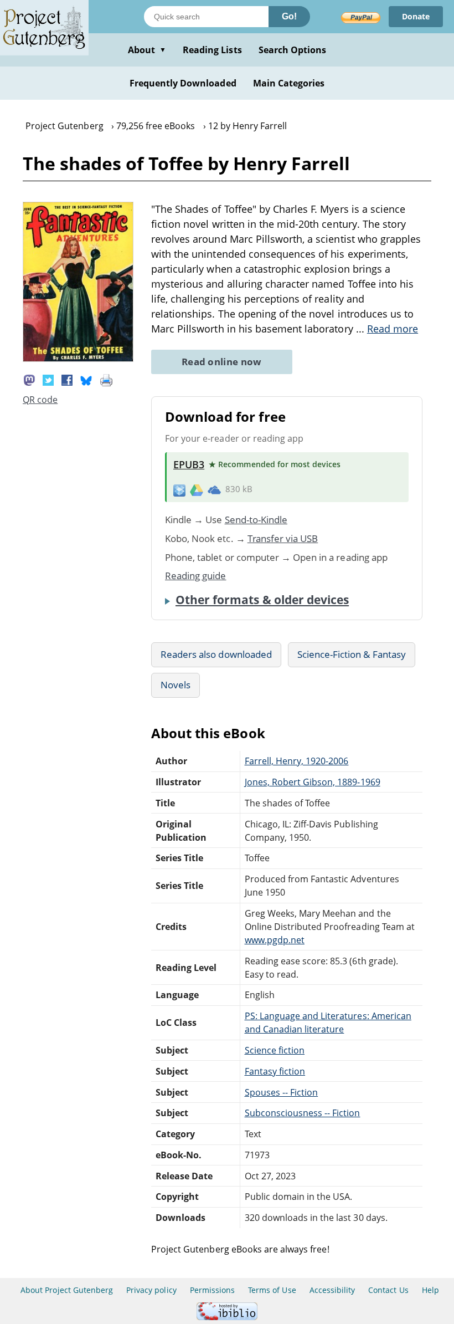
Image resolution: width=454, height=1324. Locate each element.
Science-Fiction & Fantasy (351, 654)
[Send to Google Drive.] (196, 489)
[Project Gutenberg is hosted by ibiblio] (227, 1317)
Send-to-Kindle (256, 519)
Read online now (222, 361)
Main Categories (289, 83)
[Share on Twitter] (48, 379)
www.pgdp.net (275, 940)
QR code (40, 399)
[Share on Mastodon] (29, 379)
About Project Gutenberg (66, 1290)
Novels (175, 684)
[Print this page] (106, 379)
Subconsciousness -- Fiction (302, 1113)
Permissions (212, 1290)
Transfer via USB (282, 538)
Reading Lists (212, 50)
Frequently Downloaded (183, 83)
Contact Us (388, 1290)
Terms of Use (272, 1290)
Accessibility (332, 1290)
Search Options (293, 50)
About (147, 50)
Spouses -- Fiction (281, 1092)
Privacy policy (151, 1290)
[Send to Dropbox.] (179, 490)
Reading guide (195, 575)
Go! (289, 16)
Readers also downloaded (216, 654)
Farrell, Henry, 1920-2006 (297, 761)
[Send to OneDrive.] (214, 489)
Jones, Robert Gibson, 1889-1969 (312, 782)
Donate (416, 16)
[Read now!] (78, 358)
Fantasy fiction (275, 1071)
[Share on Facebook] (67, 379)
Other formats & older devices (262, 599)
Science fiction (275, 1050)
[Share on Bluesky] (86, 379)
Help (430, 1290)
